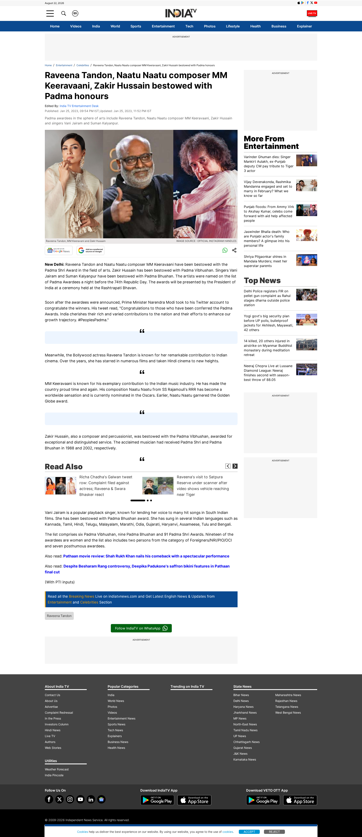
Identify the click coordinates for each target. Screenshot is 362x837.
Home (54, 26)
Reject (274, 831)
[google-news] (101, 799)
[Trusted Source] (90, 250)
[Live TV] (312, 13)
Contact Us (52, 695)
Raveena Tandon (59, 616)
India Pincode (54, 775)
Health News (116, 747)
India (96, 26)
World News (116, 701)
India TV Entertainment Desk (79, 106)
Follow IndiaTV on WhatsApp (137, 628)
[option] (92, 486)
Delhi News (241, 701)
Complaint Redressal (59, 712)
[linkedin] (91, 799)
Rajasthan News (286, 701)
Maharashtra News (288, 695)
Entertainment (163, 26)
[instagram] (70, 799)
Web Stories (53, 747)
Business (279, 26)
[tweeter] (59, 799)
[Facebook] (49, 799)
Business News (118, 742)
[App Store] (194, 800)
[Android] (302, 2)
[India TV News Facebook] (307, 2)
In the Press (53, 718)
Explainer (304, 26)
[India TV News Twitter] (311, 2)
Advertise (51, 706)
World (115, 26)
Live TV (50, 736)
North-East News (245, 724)
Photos (210, 26)
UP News (239, 736)
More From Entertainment (271, 142)
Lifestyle (233, 26)
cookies (227, 831)
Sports (136, 26)
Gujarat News (242, 747)
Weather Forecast (57, 769)
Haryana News (243, 706)
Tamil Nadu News (245, 730)
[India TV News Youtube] (315, 2)
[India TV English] (181, 13)
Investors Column (57, 724)
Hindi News (52, 730)
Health (255, 26)
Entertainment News (121, 718)
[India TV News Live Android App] (157, 800)
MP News (239, 718)
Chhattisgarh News (246, 742)
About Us (51, 701)
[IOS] (298, 2)
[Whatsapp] (225, 250)
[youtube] (80, 799)
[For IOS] (300, 800)
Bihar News (241, 695)
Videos (75, 26)
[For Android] (263, 800)
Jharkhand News (245, 712)
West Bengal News (288, 712)
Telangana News (286, 706)
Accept (249, 831)
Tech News (115, 730)
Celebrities (82, 65)
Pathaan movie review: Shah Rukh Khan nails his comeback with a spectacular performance (146, 556)
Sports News (116, 724)
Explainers (115, 736)
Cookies (82, 831)
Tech (189, 26)
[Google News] (58, 250)
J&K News (240, 753)
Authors (50, 742)
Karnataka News (244, 759)
